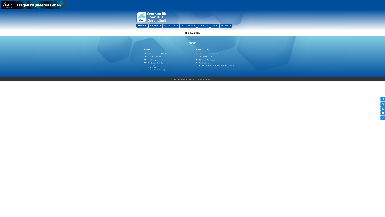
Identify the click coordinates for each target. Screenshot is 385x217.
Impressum (208, 79)
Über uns (202, 26)
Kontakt (214, 26)
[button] (142, 26)
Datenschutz (200, 79)
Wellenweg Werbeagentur (186, 79)
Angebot (140, 26)
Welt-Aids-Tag (226, 26)
